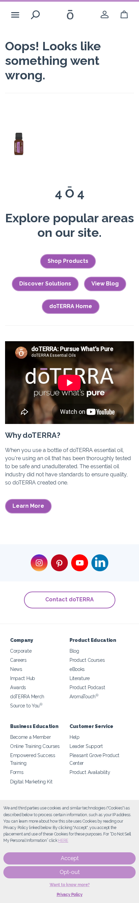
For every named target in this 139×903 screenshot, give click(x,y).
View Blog (105, 283)
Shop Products (68, 261)
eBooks (77, 669)
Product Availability (90, 772)
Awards (18, 687)
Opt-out (70, 872)
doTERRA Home (70, 306)
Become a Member (30, 737)
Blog (74, 651)
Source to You (26, 705)
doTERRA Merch (27, 696)
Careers (18, 660)
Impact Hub (22, 678)
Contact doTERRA (69, 599)
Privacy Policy (70, 894)
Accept (70, 858)
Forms (16, 772)
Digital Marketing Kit (31, 781)
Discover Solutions (45, 283)
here (63, 840)
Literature (80, 678)
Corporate (20, 651)
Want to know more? (70, 884)
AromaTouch (84, 696)
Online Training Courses (35, 746)
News (16, 669)
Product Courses (87, 660)
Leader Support (86, 746)
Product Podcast (87, 687)
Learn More (28, 506)
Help (75, 737)
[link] (104, 15)
